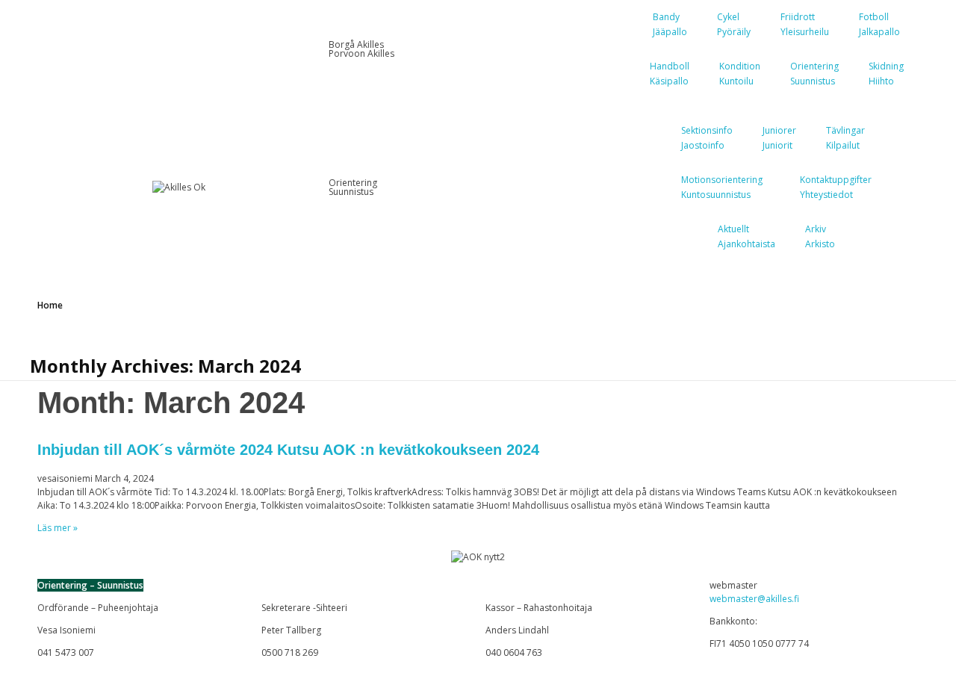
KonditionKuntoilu (739, 73)
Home (50, 305)
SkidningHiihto (886, 73)
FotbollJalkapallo (879, 24)
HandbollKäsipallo (669, 73)
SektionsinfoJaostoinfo (707, 138)
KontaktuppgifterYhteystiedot (836, 187)
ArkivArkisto (820, 236)
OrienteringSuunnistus (814, 73)
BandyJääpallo (670, 24)
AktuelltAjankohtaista (746, 236)
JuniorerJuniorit (779, 138)
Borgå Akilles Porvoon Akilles (361, 49)
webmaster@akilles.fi (754, 598)
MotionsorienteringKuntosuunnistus (722, 187)
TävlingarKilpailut (845, 138)
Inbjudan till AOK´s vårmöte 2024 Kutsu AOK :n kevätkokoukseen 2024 (288, 449)
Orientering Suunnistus (353, 187)
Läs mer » (57, 527)
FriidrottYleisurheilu (804, 24)
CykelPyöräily (734, 24)
